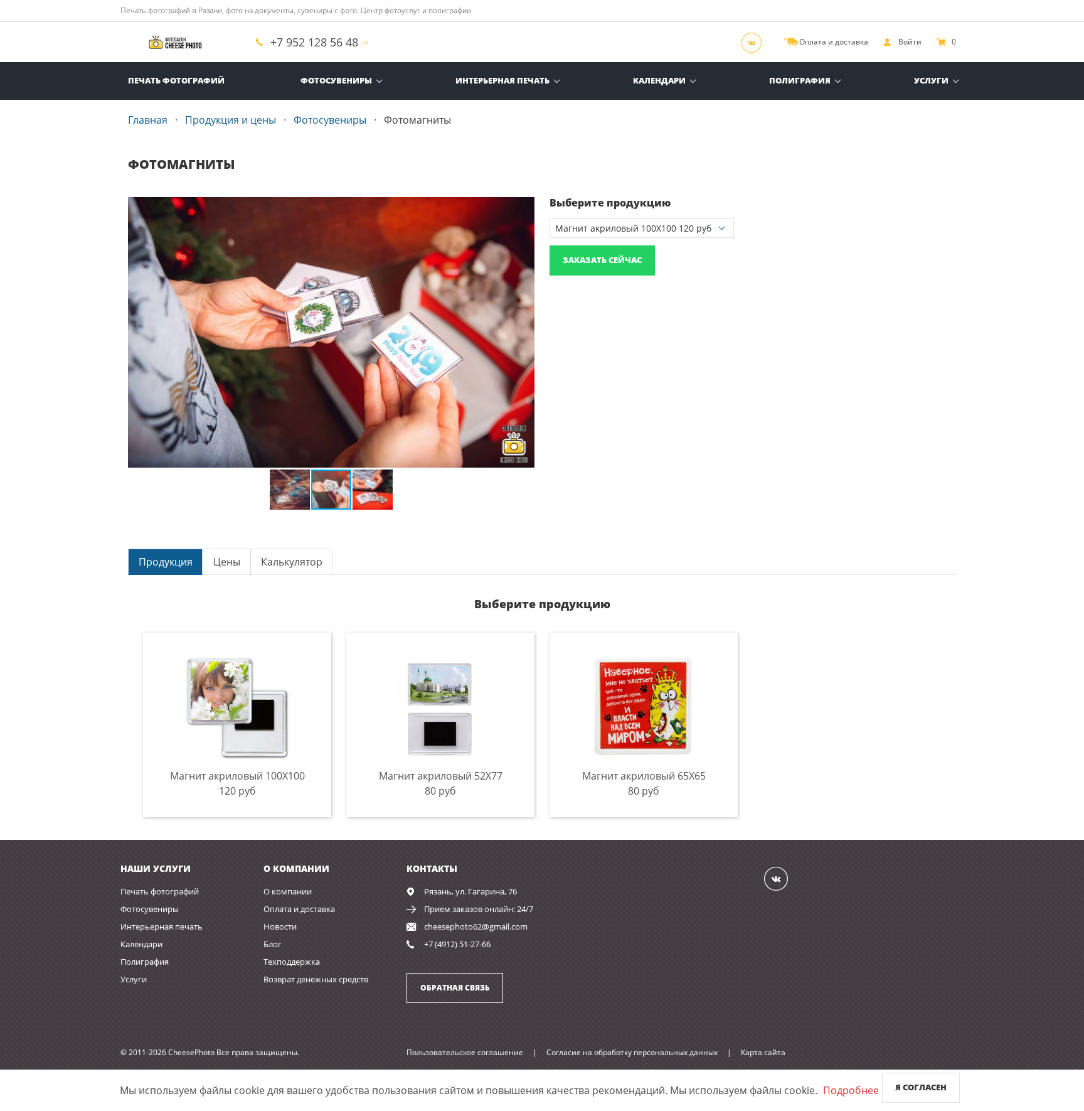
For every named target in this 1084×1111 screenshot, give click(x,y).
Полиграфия (800, 80)
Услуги (931, 80)
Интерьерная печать (502, 80)
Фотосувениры (336, 80)
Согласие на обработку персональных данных (632, 1052)
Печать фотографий (176, 80)
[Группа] (755, 42)
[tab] (165, 561)
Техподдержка (291, 961)
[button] (523, 208)
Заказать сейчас (602, 260)
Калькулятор (291, 562)
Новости (280, 926)
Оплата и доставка (299, 909)
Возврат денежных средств (315, 979)
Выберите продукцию (610, 203)
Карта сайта (763, 1052)
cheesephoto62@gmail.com (476, 926)
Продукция (166, 562)
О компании (287, 891)
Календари (659, 80)
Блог (272, 944)
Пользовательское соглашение (464, 1052)
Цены (226, 562)
